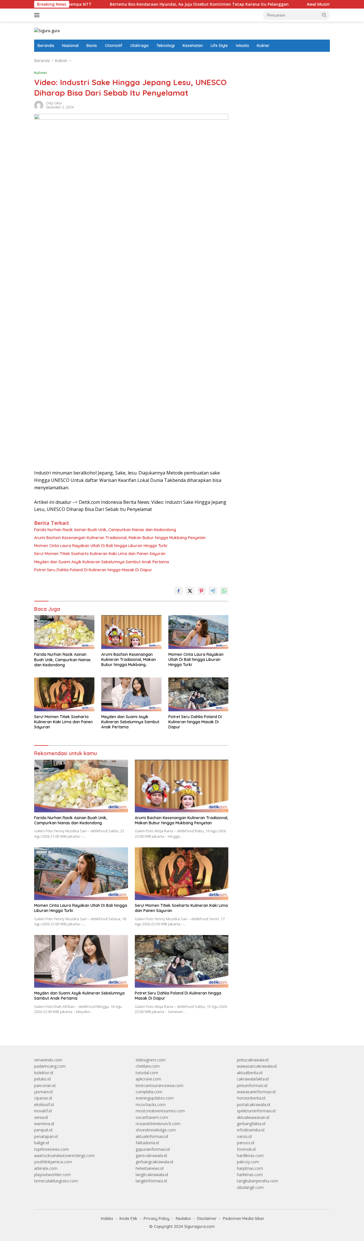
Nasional (70, 45)
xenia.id (41, 1117)
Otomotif (113, 45)
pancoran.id (44, 1085)
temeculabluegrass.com (56, 1181)
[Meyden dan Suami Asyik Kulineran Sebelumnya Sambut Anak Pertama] (131, 694)
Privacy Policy (156, 1218)
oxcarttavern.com (152, 1117)
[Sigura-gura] (47, 30)
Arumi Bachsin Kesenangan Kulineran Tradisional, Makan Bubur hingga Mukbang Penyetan (120, 537)
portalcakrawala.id (253, 1104)
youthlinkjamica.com (53, 1161)
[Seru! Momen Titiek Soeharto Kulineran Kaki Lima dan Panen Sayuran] (64, 694)
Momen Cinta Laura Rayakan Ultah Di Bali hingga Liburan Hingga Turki (100, 545)
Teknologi (165, 45)
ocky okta (54, 103)
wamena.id (44, 1123)
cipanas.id (43, 1098)
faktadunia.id (147, 1142)
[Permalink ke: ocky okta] (38, 105)
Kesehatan (193, 45)
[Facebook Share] (178, 591)
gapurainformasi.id (153, 1149)
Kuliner (263, 45)
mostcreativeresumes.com (160, 1110)
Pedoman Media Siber (243, 1218)
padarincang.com (50, 1066)
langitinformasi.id (151, 1181)
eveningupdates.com (155, 1098)
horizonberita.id (251, 1098)
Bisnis (91, 45)
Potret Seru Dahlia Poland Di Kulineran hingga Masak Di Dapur (93, 569)
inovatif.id (43, 1110)
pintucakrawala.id (252, 1060)
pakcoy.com (248, 1161)
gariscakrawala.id (151, 1155)
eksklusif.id (44, 1104)
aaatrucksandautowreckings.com (64, 1155)
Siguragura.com (199, 1226)
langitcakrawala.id (152, 1174)
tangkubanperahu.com (257, 1181)
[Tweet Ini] (190, 591)
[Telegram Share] (212, 591)
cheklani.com (148, 1066)
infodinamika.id (250, 1130)
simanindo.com (48, 1060)
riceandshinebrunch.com (158, 1123)
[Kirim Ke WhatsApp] (224, 591)
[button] (324, 14)
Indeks (107, 1218)
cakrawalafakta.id (253, 1079)
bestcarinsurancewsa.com (159, 1085)
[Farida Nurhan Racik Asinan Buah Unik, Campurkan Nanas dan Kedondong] (64, 632)
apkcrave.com (148, 1079)
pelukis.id (42, 1079)
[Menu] (38, 15)
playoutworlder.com (52, 1174)
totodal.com (147, 1072)
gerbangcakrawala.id (154, 1161)
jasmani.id (43, 1091)
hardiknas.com (250, 1155)
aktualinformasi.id (152, 1136)
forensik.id (246, 1149)
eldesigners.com (151, 1060)
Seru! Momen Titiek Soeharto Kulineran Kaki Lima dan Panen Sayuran (100, 553)
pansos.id (245, 1142)
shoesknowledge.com (156, 1130)
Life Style (219, 45)
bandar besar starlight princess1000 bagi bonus (280, 60)
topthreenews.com (51, 1149)
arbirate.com (45, 1168)
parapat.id (43, 1130)
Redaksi (183, 1218)
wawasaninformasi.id (256, 1091)
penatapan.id (46, 1136)
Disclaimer (207, 1218)
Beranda (46, 45)
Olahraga (139, 45)
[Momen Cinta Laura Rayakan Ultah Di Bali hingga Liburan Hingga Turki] (198, 632)
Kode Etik (128, 1218)
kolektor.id (43, 1072)
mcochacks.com (151, 1104)
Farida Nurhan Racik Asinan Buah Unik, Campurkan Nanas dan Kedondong (105, 529)
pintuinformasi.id (252, 1085)
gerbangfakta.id (251, 1123)
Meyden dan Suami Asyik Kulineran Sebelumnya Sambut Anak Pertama (101, 561)
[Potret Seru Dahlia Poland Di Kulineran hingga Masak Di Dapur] (198, 694)
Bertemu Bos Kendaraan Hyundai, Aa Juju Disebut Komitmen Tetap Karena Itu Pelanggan (167, 4)
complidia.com (149, 1091)
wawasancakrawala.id (257, 1066)
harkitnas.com (250, 1174)
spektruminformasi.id (256, 1110)
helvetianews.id (150, 1168)
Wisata (242, 45)
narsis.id (244, 1136)
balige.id (41, 1142)
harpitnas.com (250, 1168)
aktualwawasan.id (253, 1117)
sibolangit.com (250, 1187)
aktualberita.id (249, 1072)
